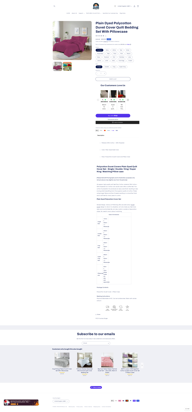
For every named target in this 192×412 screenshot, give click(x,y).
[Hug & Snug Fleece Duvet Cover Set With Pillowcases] (62, 360)
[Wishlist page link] (115, 6)
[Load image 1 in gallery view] (57, 66)
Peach (128, 53)
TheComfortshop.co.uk (62, 406)
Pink (121, 53)
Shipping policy (97, 406)
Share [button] (98, 314)
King (114, 66)
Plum (115, 53)
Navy (98, 57)
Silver (127, 50)
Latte (106, 60)
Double (107, 66)
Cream (130, 60)
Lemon (99, 60)
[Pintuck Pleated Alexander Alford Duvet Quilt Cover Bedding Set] (84, 360)
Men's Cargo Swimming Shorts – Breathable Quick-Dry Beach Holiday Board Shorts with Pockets (20, 402)
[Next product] (142, 365)
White (114, 50)
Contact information (106, 406)
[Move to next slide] (128, 100)
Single (99, 66)
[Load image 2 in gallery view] (67, 66)
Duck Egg (121, 60)
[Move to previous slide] (98, 100)
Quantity (98, 70)
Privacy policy (79, 406)
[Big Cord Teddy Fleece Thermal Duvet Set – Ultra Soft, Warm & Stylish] (107, 360)
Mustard (106, 57)
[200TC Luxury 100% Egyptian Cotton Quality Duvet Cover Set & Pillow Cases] (130, 360)
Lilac (129, 57)
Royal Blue (100, 53)
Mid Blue (121, 57)
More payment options (113, 119)
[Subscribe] (108, 343)
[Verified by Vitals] (17, 404)
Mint (114, 57)
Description (100, 135)
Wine (107, 50)
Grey (113, 60)
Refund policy (72, 406)
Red (108, 53)
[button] (54, 6)
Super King (122, 66)
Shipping (105, 41)
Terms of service (88, 406)
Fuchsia (99, 50)
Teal (121, 50)
